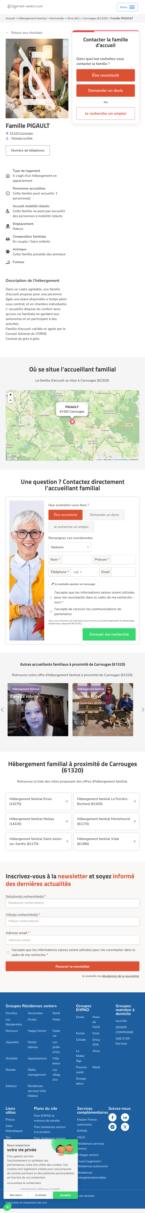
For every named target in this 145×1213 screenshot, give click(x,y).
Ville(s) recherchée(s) (22, 914)
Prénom (102, 559)
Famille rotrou (24, 696)
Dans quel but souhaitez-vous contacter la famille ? (100, 61)
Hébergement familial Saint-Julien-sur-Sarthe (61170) (36, 841)
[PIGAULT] (72, 421)
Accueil (10, 18)
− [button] (10, 400)
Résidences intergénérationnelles (91, 1175)
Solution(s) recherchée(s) (25, 896)
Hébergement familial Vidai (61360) (98, 841)
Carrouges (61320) (95, 18)
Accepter (65, 1195)
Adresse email (16, 933)
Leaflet (99, 459)
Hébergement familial (32, 18)
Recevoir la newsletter (73, 966)
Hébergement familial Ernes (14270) (30, 801)
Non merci (16, 1195)
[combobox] (77, 572)
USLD (81, 1137)
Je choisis (41, 1195)
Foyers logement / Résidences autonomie (92, 1163)
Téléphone (59, 572)
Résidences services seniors (90, 1146)
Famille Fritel (88, 696)
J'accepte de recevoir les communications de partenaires (87, 611)
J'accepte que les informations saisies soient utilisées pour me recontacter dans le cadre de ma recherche (73, 952)
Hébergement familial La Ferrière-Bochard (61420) (103, 801)
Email (105, 572)
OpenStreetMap (121, 459)
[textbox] (77, 572)
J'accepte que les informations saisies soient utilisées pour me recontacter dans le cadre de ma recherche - (94, 597)
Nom (55, 559)
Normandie (57, 18)
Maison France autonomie (87, 1122)
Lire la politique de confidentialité (24, 1183)
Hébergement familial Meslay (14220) (31, 821)
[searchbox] (72, 902)
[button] (7, 1207)
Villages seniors (88, 1155)
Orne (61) (73, 18)
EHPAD (82, 1131)
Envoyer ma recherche (109, 634)
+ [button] (10, 394)
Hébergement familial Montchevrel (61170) (103, 821)
